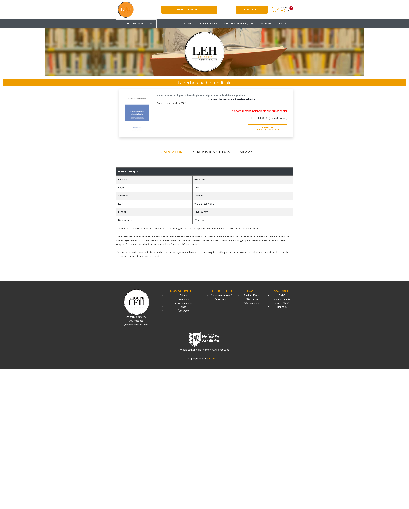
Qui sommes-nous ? (221, 295)
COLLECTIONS (209, 23)
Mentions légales (251, 295)
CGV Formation (252, 303)
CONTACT (284, 23)
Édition (183, 295)
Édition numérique (183, 303)
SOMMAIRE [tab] (248, 152)
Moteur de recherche (189, 9)
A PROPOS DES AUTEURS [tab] (211, 152)
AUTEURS (265, 23)
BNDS (282, 295)
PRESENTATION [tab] (170, 152)
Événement (183, 310)
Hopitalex (282, 306)
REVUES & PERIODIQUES (238, 23)
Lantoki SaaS (214, 358)
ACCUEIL (188, 23)
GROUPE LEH (138, 23)
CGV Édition (252, 299)
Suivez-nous (221, 299)
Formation (183, 299)
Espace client (251, 9)
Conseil (183, 306)
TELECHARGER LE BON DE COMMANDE (267, 128)
